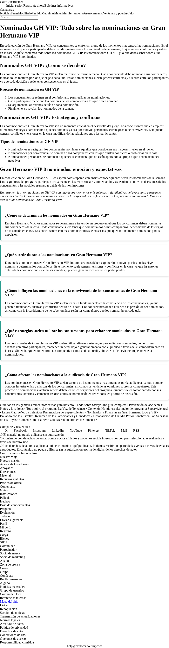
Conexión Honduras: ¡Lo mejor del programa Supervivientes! (128, 408)
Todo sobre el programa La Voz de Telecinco (55, 408)
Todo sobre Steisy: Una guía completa (101, 405)
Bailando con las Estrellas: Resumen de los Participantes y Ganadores (45, 416)
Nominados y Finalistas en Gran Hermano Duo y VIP (121, 412)
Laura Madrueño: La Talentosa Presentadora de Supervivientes (43, 412)
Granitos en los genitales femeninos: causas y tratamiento (37, 405)
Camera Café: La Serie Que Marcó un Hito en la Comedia (57, 419)
